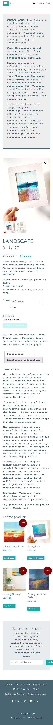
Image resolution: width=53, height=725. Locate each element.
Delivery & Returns (14, 693)
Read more (9, 558)
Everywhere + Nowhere (18, 338)
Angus (41, 334)
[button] (45, 163)
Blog (35, 689)
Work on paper (32, 344)
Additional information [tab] (23, 360)
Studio (27, 684)
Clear (13, 307)
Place (44, 341)
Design (16, 689)
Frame (6, 300)
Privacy (31, 693)
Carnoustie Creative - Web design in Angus (26, 718)
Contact (42, 693)
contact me (14, 54)
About (26, 689)
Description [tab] (15, 354)
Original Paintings (23, 341)
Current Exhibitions (23, 127)
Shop (17, 684)
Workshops (39, 684)
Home (9, 684)
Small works (11, 344)
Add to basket (15, 325)
